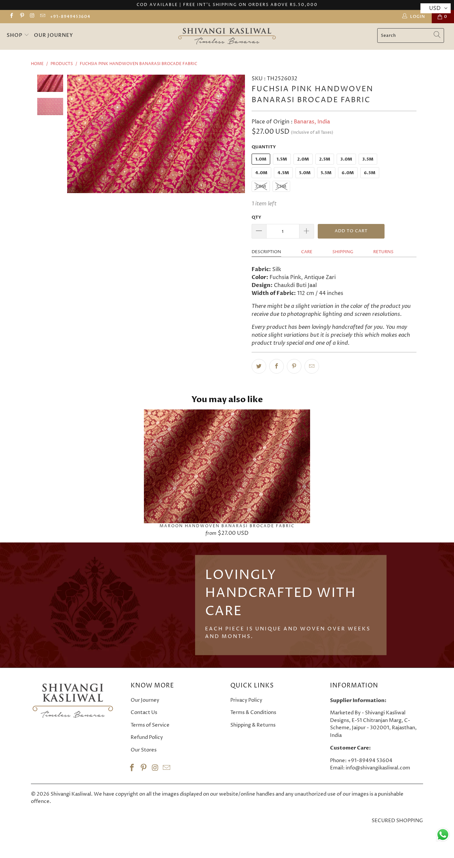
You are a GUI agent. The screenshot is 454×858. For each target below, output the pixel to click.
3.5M (368, 159)
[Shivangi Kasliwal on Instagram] (32, 16)
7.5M (281, 186)
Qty (256, 217)
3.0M (346, 159)
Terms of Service (150, 725)
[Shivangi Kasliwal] (227, 36)
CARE (306, 252)
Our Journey (53, 35)
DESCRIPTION (266, 252)
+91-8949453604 (70, 16)
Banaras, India (312, 121)
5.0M (305, 173)
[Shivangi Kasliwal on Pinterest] (21, 16)
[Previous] (73, 134)
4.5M (283, 173)
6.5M (370, 173)
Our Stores (144, 750)
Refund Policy (147, 737)
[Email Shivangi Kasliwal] (42, 16)
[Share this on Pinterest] (294, 366)
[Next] (238, 134)
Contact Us (144, 712)
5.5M (326, 173)
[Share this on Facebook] (276, 366)
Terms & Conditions (253, 712)
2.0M (303, 159)
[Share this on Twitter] (259, 366)
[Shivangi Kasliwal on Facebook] (11, 16)
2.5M (324, 159)
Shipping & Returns (253, 725)
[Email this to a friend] (311, 366)
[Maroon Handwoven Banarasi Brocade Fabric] (227, 466)
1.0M (261, 159)
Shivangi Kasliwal (71, 794)
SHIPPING (342, 252)
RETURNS (383, 252)
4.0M (261, 173)
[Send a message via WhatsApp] (443, 834)
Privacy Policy (246, 700)
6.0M (348, 173)
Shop (15, 35)
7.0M (260, 186)
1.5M (282, 159)
